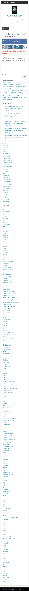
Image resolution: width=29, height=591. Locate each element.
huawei (5, 373)
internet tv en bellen (8, 392)
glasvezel (5, 336)
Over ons (6, 2)
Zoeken (4, 74)
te (3, 523)
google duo (6, 351)
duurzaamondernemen (9, 291)
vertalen (5, 551)
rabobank (5, 471)
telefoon (5, 525)
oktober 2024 (6, 186)
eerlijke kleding (7, 308)
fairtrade (5, 327)
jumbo (5, 403)
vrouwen (5, 553)
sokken (5, 504)
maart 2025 (6, 177)
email (4, 316)
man (4, 422)
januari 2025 (6, 181)
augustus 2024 (7, 190)
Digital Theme (22, 589)
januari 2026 (6, 158)
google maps (6, 357)
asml (4, 241)
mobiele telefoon (7, 435)
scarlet (5, 482)
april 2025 (6, 175)
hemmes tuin (6, 366)
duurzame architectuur (9, 293)
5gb (4, 215)
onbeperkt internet (8, 446)
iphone (5, 396)
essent (5, 323)
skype (4, 500)
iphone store (6, 398)
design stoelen (7, 274)
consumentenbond (8, 261)
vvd (4, 555)
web (4, 560)
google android (7, 345)
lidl (4, 416)
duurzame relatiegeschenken (11, 302)
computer (5, 259)
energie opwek (7, 319)
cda (4, 256)
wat (4, 558)
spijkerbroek (6, 508)
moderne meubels (8, 441)
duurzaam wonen (8, 286)
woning (5, 571)
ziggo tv (5, 581)
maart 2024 (6, 200)
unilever (5, 543)
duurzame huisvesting (9, 297)
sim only (5, 493)
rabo (4, 469)
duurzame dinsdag (8, 295)
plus (4, 461)
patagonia (6, 450)
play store (6, 459)
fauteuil (5, 329)
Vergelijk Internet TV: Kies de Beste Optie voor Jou (14, 52)
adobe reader (7, 224)
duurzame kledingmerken (10, 299)
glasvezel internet (8, 338)
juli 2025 (5, 170)
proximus (5, 465)
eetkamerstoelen (7, 312)
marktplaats (6, 424)
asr (4, 245)
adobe (5, 222)
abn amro (5, 218)
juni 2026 (5, 149)
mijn (4, 426)
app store (5, 231)
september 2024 (7, 188)
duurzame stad (7, 304)
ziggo (4, 579)
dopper (5, 278)
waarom (5, 557)
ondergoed (6, 448)
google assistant (7, 347)
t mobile (5, 519)
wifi (4, 570)
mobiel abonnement (8, 433)
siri (4, 499)
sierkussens (6, 491)
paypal (5, 452)
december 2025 (7, 160)
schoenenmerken (8, 486)
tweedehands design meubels (11, 540)
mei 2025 (5, 173)
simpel (5, 495)
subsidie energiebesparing (10, 517)
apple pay (6, 237)
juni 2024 (5, 194)
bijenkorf (5, 254)
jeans (4, 401)
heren (4, 368)
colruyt (5, 258)
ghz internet (6, 334)
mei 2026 (5, 151)
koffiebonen (6, 407)
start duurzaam (7, 512)
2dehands (6, 211)
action (5, 220)
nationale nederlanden (9, 443)
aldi (4, 228)
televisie (5, 529)
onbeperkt (6, 444)
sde (4, 487)
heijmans (5, 360)
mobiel (5, 431)
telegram (5, 527)
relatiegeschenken (8, 472)
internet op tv (7, 390)
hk (4, 370)
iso (4, 400)
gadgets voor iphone (8, 332)
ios (4, 394)
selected (5, 489)
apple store (6, 239)
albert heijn (6, 226)
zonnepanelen (7, 583)
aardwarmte (6, 217)
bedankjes (6, 252)
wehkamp (5, 568)
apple (4, 233)
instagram (6, 383)
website (5, 566)
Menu (5, 28)
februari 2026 (7, 157)
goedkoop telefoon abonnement (11, 342)
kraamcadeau (7, 411)
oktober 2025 (6, 164)
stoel (4, 514)
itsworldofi (8, 106)
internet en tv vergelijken (10, 388)
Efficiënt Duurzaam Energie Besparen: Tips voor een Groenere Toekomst (14, 108)
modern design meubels (9, 437)
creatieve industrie (8, 269)
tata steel (5, 521)
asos (4, 243)
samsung (5, 480)
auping (5, 246)
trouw (4, 532)
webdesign (6, 562)
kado (4, 405)
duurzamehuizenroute (9, 306)
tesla (4, 530)
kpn (4, 409)
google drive (6, 349)
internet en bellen (8, 385)
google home (6, 355)
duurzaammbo (7, 289)
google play (6, 359)
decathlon (6, 271)
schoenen (5, 484)
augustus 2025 (7, 168)
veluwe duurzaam (8, 549)
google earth (6, 353)
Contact (13, 2)
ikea (4, 377)
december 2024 (7, 183)
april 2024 (6, 198)
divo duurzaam (7, 276)
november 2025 (7, 162)
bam (4, 248)
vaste (4, 545)
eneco (4, 317)
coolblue (5, 263)
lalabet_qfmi (8, 114)
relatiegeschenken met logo (10, 474)
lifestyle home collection (9, 418)
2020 (4, 209)
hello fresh (6, 362)
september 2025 (7, 166)
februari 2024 (7, 201)
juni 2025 (5, 172)
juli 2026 (5, 147)
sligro (4, 502)
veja (4, 547)
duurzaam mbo (7, 282)
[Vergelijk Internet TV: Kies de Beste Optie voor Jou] (14, 47)
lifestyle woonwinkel (8, 420)
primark (5, 463)
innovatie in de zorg (8, 381)
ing (4, 379)
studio (5, 515)
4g (4, 213)
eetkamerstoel (7, 310)
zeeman (5, 575)
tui (4, 534)
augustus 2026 (7, 145)
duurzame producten (9, 301)
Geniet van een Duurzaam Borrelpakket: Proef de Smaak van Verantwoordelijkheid (16, 123)
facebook (5, 325)
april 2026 (6, 153)
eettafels (5, 314)
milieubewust (7, 428)
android (5, 230)
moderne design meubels (10, 439)
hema (4, 364)
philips (5, 456)
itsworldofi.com (14, 15)
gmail (4, 340)
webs (4, 564)
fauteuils (5, 330)
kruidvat (5, 413)
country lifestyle (7, 267)
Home (6, 41)
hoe (4, 372)
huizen (5, 375)
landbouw (6, 415)
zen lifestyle (6, 577)
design (5, 273)
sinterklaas (6, 497)
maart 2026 (6, 155)
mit (4, 429)
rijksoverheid (6, 476)
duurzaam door (7, 280)
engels (5, 321)
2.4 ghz (5, 207)
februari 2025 (7, 179)
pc (4, 454)
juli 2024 (5, 192)
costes (5, 265)
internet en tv (7, 387)
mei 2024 (5, 196)
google (5, 344)
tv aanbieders (7, 536)
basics (5, 250)
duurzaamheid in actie (9, 288)
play (4, 458)
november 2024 (7, 185)
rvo (4, 478)
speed (5, 506)
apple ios (5, 235)
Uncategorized (7, 542)
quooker (5, 467)
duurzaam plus (7, 284)
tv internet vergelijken (9, 538)
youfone (5, 573)
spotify (5, 510)
